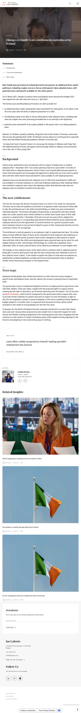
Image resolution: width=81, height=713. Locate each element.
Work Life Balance (12, 294)
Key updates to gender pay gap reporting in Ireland (20, 527)
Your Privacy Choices (47, 710)
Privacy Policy (9, 696)
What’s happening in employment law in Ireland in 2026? (22, 459)
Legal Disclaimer (10, 693)
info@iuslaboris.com (12, 655)
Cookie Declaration (11, 699)
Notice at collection (28, 710)
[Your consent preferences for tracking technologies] (77, 709)
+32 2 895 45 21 (11, 652)
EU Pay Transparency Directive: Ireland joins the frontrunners (23, 596)
